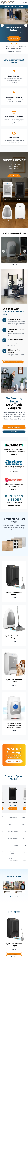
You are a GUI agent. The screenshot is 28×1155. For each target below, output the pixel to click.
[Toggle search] (20, 2)
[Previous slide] (3, 251)
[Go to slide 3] (15, 896)
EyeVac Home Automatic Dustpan (14, 637)
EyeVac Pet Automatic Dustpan (14, 681)
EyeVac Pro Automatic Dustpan (14, 593)
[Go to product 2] (14, 956)
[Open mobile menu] (26, 2)
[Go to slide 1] (11, 896)
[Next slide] (24, 251)
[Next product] (22, 936)
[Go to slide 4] (17, 896)
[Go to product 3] (17, 956)
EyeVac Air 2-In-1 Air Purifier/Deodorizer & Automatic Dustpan (14, 725)
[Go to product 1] (11, 956)
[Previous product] (5, 936)
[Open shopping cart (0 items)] (23, 2)
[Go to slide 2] (13, 896)
